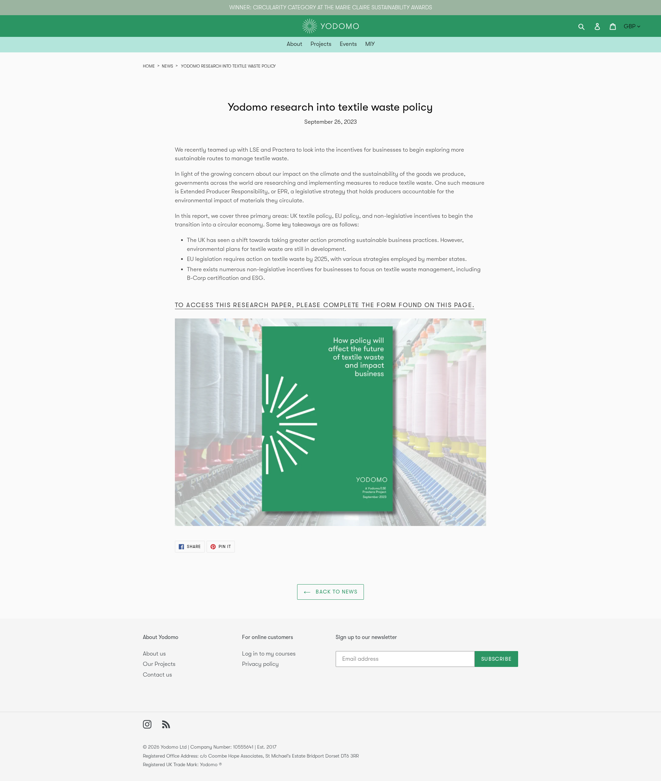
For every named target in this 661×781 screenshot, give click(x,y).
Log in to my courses (269, 653)
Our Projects (159, 664)
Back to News (335, 592)
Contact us (157, 674)
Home (149, 66)
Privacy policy (260, 664)
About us (154, 653)
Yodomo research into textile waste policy (228, 66)
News (167, 66)
